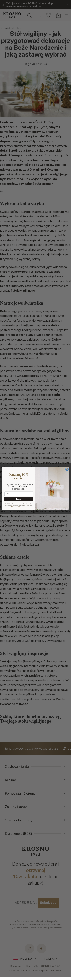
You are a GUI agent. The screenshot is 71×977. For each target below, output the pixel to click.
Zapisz (18, 499)
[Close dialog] (66, 469)
